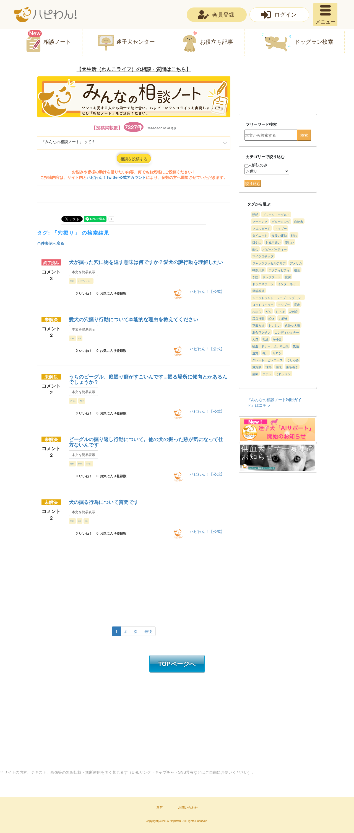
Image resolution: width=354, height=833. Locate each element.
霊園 (255, 374)
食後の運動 (279, 235)
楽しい (289, 242)
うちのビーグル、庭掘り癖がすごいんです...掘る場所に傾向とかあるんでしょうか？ (148, 379)
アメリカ (296, 263)
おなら (256, 311)
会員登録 (223, 14)
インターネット (288, 284)
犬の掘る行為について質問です (104, 502)
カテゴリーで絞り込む (265, 156)
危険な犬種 (292, 325)
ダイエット (259, 235)
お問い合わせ (188, 807)
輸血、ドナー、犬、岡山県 (270, 346)
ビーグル (73, 401)
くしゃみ (293, 360)
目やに (256, 242)
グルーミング (281, 221)
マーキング (259, 221)
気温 (296, 346)
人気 (255, 339)
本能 (79, 338)
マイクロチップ (263, 256)
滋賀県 (256, 367)
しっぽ (280, 311)
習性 (86, 521)
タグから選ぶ (258, 204)
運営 (159, 807)
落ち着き (292, 367)
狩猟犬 (80, 464)
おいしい (275, 325)
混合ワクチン (261, 332)
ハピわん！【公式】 (207, 291)
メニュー (325, 21)
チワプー (284, 304)
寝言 (297, 270)
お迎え (283, 318)
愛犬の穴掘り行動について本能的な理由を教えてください (133, 319)
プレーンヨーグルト (276, 214)
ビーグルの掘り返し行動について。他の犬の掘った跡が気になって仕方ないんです (146, 441)
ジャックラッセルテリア (269, 263)
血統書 (298, 221)
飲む (255, 249)
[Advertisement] (129, 581)
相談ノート (57, 41)
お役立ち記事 (216, 41)
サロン (277, 353)
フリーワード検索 (261, 124)
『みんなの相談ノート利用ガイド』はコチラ (274, 402)
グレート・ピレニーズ (267, 360)
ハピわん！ (45, 14)
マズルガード (261, 228)
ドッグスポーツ (263, 284)
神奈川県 (258, 270)
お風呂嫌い (273, 242)
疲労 (288, 277)
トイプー (281, 228)
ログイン (285, 14)
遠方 (255, 353)
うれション (283, 374)
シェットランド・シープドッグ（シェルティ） (276, 297)
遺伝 (79, 521)
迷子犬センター (135, 41)
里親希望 (258, 290)
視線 (265, 339)
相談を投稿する (133, 158)
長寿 (297, 304)
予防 (255, 277)
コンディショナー (287, 332)
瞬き (272, 318)
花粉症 (293, 311)
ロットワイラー (263, 304)
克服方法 (258, 325)
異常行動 (258, 318)
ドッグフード (271, 277)
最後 (148, 631)
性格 (269, 367)
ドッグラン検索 (314, 41)
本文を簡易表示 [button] (83, 271)
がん (269, 311)
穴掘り (72, 281)
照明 (255, 214)
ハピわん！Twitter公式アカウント (116, 177)
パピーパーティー (274, 249)
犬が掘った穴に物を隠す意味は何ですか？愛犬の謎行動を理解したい (146, 261)
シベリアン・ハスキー (85, 281)
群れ (294, 235)
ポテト (267, 374)
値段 (279, 367)
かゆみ (277, 339)
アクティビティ (279, 270)
